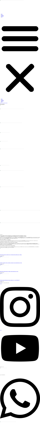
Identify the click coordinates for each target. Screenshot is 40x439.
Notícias (2, 16)
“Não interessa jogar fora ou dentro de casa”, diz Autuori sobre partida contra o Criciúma (11, 254)
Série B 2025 (2, 15)
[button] (20, 58)
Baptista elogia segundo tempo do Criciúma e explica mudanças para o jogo (9, 271)
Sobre (1, 14)
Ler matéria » (1, 256)
